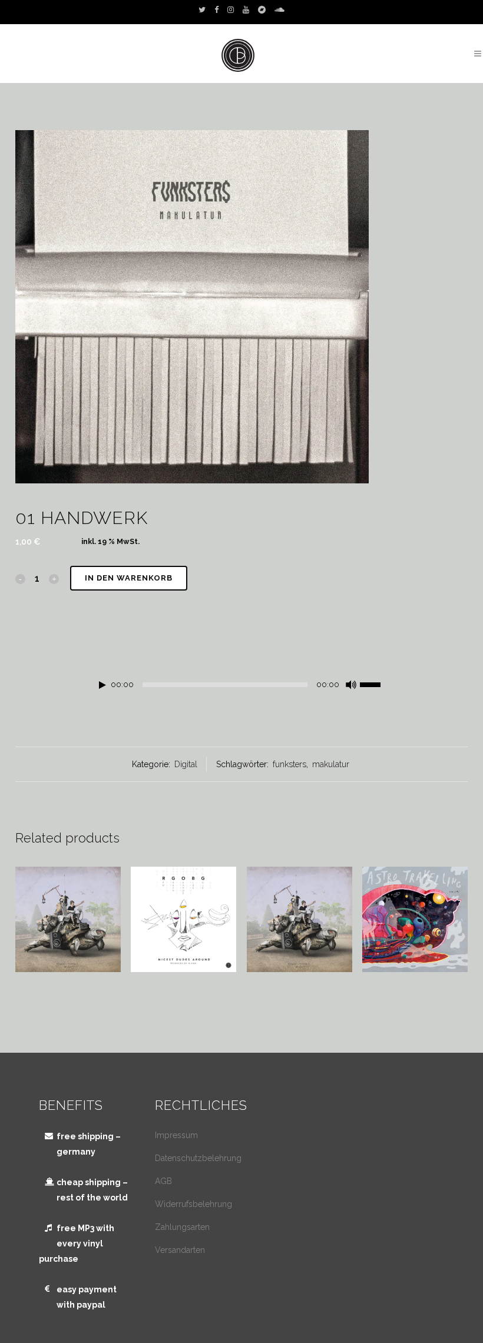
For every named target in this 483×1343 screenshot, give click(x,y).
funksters (289, 764)
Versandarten (180, 1250)
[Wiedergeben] (102, 685)
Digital (185, 764)
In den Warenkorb (129, 577)
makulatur (330, 764)
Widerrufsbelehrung (193, 1204)
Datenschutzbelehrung (198, 1158)
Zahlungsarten (182, 1227)
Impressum (176, 1135)
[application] (241, 688)
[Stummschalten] (351, 684)
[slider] (376, 683)
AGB (163, 1181)
